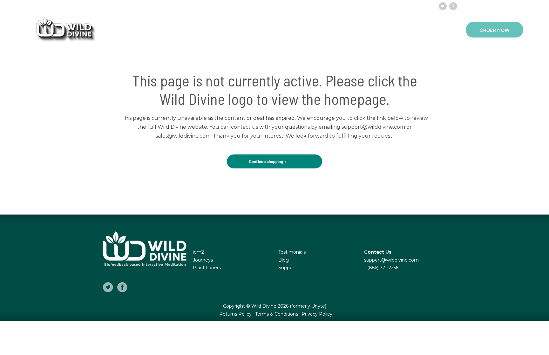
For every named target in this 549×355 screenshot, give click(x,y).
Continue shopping (266, 161)
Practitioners (141, 30)
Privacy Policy (317, 314)
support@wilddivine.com (391, 260)
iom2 (198, 252)
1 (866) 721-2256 (381, 267)
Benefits (224, 30)
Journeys (203, 260)
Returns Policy (236, 314)
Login (515, 6)
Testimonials (292, 252)
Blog (283, 260)
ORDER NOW (494, 30)
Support (474, 6)
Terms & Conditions (277, 314)
